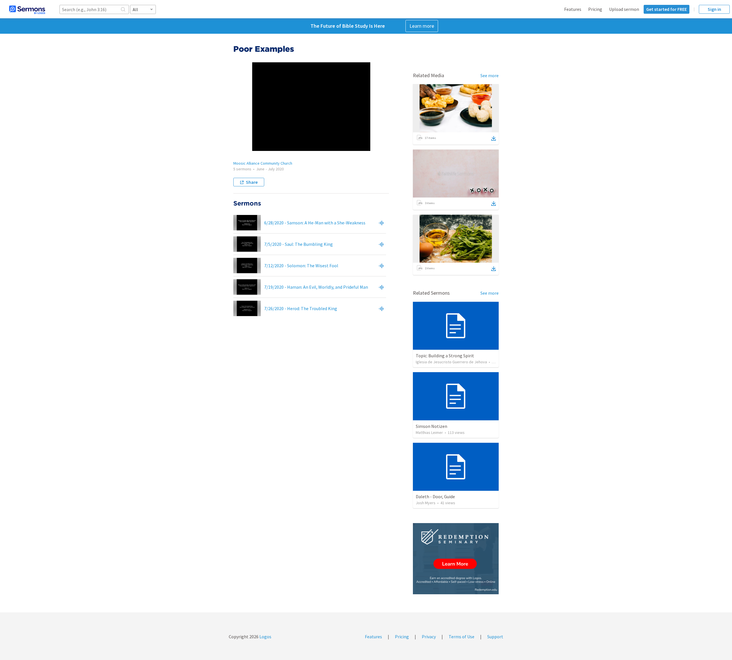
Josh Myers (425, 502)
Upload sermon (624, 9)
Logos (264, 636)
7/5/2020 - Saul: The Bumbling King (298, 244)
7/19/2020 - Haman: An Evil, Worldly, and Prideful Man (316, 287)
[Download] (493, 138)
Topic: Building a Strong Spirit (445, 355)
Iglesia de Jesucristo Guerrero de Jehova (451, 361)
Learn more (421, 26)
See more (489, 75)
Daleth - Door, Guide (435, 496)
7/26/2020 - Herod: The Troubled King (300, 308)
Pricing (595, 9)
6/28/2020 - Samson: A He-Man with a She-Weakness (314, 223)
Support (495, 636)
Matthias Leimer (429, 432)
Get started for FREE (666, 9)
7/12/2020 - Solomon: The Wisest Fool (301, 265)
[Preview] (381, 222)
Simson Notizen (431, 426)
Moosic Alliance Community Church (262, 163)
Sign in (714, 9)
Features (572, 9)
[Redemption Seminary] (456, 558)
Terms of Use (461, 636)
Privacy (429, 636)
